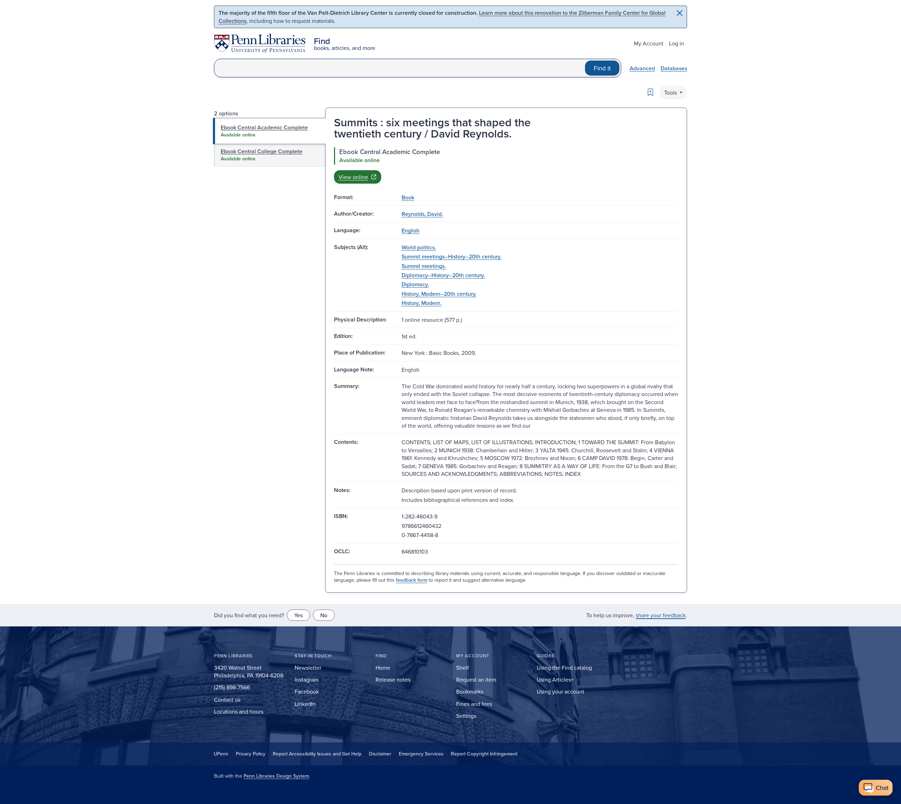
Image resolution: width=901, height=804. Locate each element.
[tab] (269, 131)
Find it (602, 68)
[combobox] (400, 68)
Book (408, 197)
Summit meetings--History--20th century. (452, 256)
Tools (671, 92)
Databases (674, 68)
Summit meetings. (424, 266)
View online (353, 177)
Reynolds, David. (422, 214)
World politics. (419, 247)
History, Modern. (422, 303)
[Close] (680, 13)
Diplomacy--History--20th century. (443, 275)
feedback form (411, 579)
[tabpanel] (506, 165)
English (411, 230)
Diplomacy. (415, 284)
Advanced (642, 68)
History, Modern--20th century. (439, 294)
